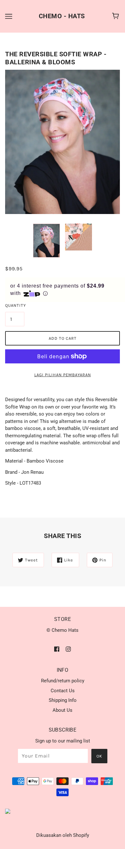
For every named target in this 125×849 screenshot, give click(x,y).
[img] (57, 649)
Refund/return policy (62, 681)
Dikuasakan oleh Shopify (62, 835)
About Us (62, 710)
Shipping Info (63, 700)
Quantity (14, 305)
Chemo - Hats (62, 16)
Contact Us (63, 691)
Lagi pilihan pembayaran (62, 374)
